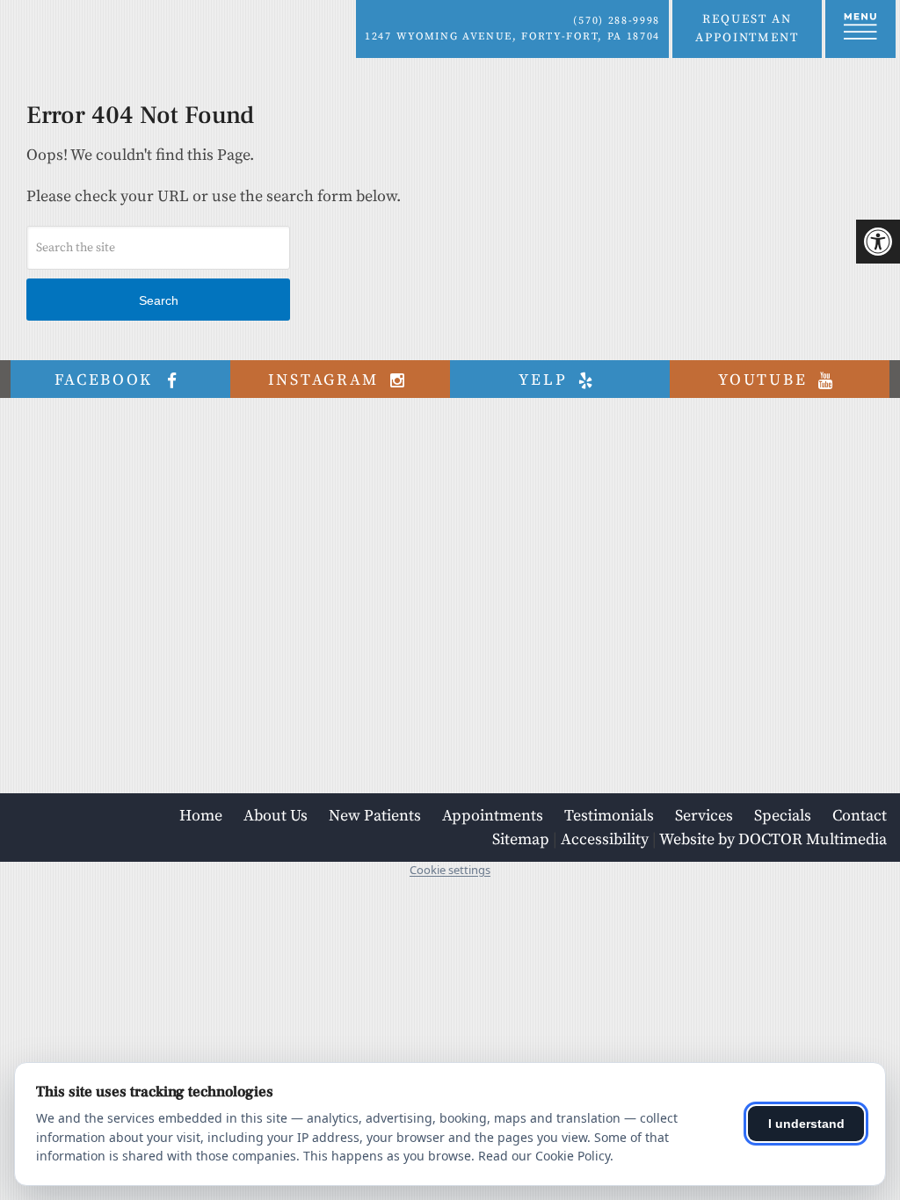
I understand (806, 1124)
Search (158, 300)
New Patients (375, 816)
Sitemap (520, 839)
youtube (765, 380)
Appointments (492, 816)
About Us (275, 816)
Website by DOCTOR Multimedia (773, 839)
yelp (546, 380)
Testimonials (609, 816)
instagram (326, 380)
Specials (782, 816)
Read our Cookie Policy (544, 1155)
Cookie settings (450, 870)
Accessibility (605, 839)
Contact (859, 816)
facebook (106, 380)
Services (704, 816)
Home (200, 816)
